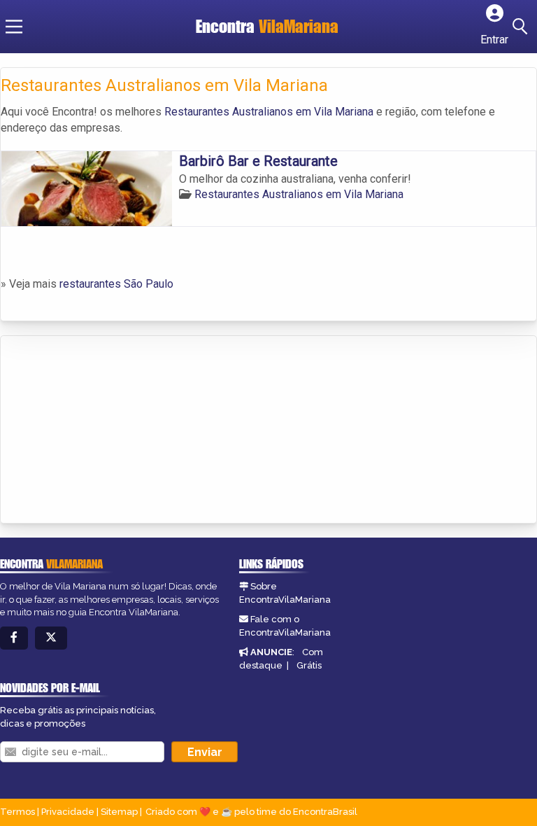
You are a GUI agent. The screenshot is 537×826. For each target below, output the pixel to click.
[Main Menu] (14, 27)
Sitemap (119, 811)
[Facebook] (14, 638)
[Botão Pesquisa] (522, 26)
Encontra (267, 26)
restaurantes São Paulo (116, 283)
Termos (17, 811)
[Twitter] (51, 638)
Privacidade (67, 811)
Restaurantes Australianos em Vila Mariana (268, 111)
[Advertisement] (105, 430)
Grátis (309, 665)
